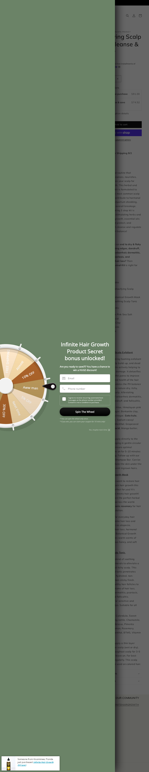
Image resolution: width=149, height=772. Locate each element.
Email (71, 378)
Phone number (76, 389)
